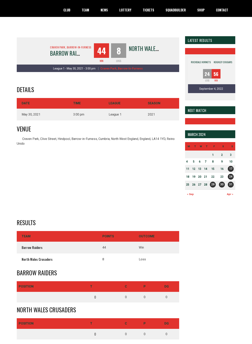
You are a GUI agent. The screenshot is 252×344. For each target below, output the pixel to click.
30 (221, 184)
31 (230, 184)
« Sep (190, 194)
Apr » (230, 194)
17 (230, 168)
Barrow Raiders (68, 53)
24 (230, 176)
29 (212, 184)
